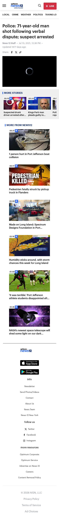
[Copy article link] (20, 52)
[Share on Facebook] (12, 52)
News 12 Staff (9, 43)
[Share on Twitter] (16, 52)
